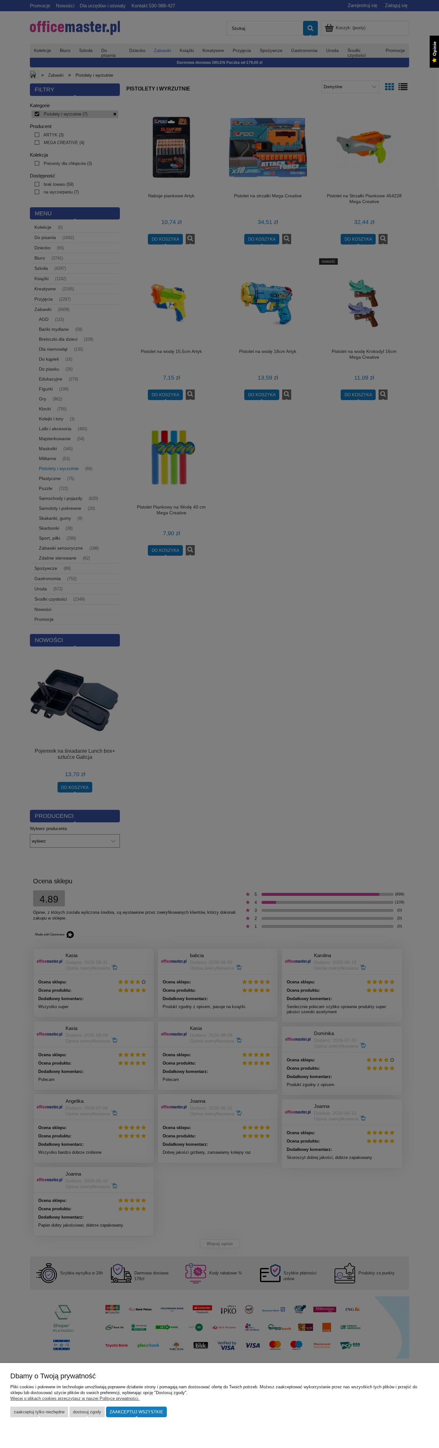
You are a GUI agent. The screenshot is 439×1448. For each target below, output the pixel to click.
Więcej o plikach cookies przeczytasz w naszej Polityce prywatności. (74, 1398)
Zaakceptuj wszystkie (136, 1411)
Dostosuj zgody (87, 1411)
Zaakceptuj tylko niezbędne (39, 1411)
